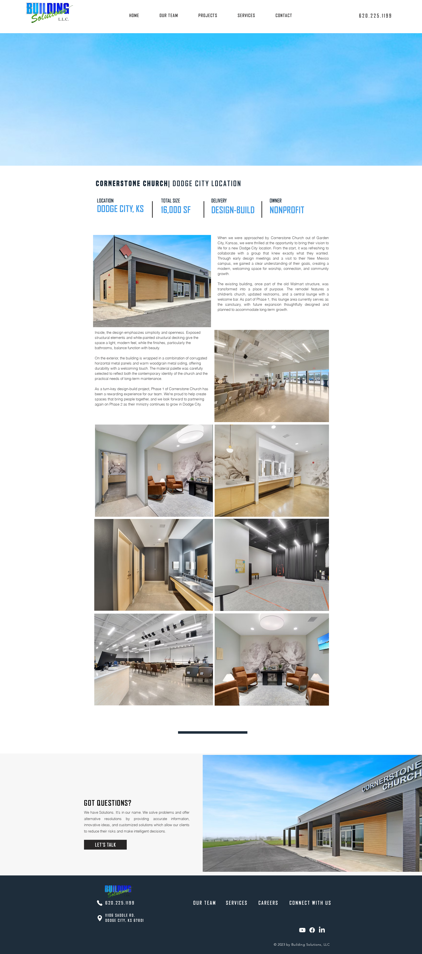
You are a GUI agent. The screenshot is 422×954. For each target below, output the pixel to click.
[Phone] (99, 903)
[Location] (99, 918)
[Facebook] (312, 930)
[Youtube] (302, 930)
